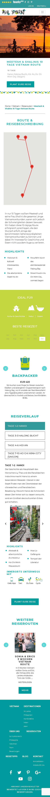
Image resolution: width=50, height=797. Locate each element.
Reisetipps (11, 756)
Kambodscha (29, 719)
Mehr (25, 690)
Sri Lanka (27, 711)
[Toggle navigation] (42, 12)
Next (44, 368)
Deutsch (41, 6)
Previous (3, 434)
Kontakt (38, 756)
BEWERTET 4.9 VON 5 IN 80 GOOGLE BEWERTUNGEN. (25, 790)
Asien (26, 726)
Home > (8, 106)
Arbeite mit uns (38, 765)
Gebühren (13, 744)
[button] (18, 137)
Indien (26, 722)
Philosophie (13, 740)
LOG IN (31, 6)
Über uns (14, 731)
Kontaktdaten (38, 761)
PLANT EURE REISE (20, 84)
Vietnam (16, 106)
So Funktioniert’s (15, 736)
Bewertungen (14, 751)
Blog (25, 756)
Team (11, 747)
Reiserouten (33, 731)
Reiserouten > (28, 106)
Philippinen (28, 715)
